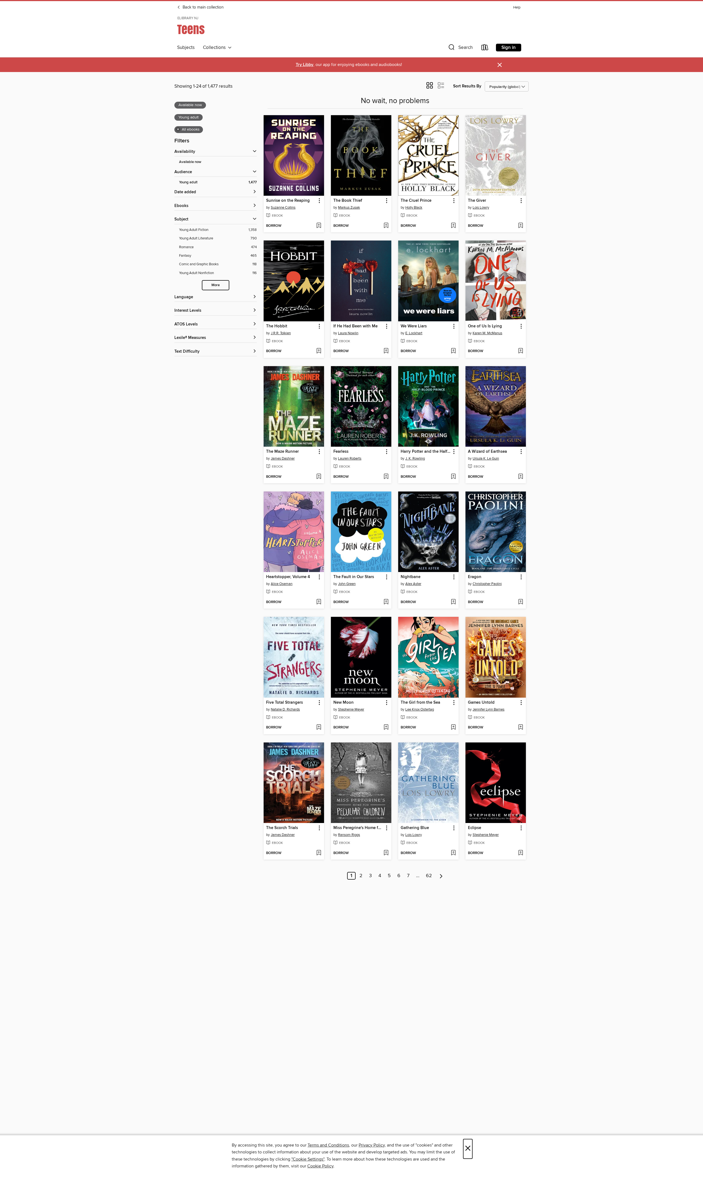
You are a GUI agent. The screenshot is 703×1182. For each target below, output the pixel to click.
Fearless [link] (340, 451)
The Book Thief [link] (347, 200)
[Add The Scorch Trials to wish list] (318, 853)
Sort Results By (467, 86)
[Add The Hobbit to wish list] (318, 351)
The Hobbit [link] (276, 326)
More (215, 285)
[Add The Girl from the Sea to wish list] (453, 727)
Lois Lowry (481, 207)
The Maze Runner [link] (282, 451)
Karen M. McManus (487, 333)
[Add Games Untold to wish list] (520, 727)
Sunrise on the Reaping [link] (288, 200)
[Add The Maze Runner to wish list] (318, 476)
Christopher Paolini (487, 584)
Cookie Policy (320, 1166)
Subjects (186, 48)
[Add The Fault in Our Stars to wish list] (386, 602)
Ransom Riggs (349, 835)
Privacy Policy (372, 1145)
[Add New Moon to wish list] (386, 727)
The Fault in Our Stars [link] (353, 577)
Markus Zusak (349, 207)
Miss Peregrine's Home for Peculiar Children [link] (358, 827)
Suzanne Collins (283, 207)
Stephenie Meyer (351, 709)
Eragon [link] (474, 577)
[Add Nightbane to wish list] (453, 602)
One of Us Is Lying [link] (485, 326)
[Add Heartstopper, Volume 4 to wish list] (318, 602)
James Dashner (283, 458)
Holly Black (413, 207)
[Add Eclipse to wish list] (520, 853)
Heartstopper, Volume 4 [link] (288, 577)
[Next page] (441, 875)
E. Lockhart (413, 333)
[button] (460, 48)
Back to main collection (203, 7)
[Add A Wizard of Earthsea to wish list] (520, 476)
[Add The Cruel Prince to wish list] (453, 226)
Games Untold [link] (481, 702)
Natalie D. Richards (285, 709)
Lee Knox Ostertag (419, 709)
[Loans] (485, 48)
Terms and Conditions (328, 1145)
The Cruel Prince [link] (416, 200)
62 (429, 876)
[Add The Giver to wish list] (520, 226)
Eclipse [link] (474, 827)
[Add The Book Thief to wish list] (386, 226)
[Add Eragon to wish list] (520, 602)
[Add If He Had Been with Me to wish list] (386, 351)
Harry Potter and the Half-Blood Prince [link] (426, 451)
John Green (347, 584)
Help (516, 7)
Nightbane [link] (410, 577)
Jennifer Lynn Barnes (488, 709)
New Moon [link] (343, 702)
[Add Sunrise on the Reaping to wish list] (318, 226)
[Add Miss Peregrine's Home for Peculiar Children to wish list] (386, 853)
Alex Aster (413, 584)
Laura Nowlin (348, 333)
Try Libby (304, 65)
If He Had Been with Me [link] (355, 326)
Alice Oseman (281, 584)
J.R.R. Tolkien (281, 333)
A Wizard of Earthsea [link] (487, 451)
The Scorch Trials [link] (282, 827)
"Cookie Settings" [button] (307, 1159)
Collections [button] (215, 48)
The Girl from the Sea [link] (420, 702)
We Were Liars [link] (414, 326)
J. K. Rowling (415, 458)
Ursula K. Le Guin (486, 458)
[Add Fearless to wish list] (386, 476)
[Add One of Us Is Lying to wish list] (520, 351)
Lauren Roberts (349, 458)
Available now (190, 162)
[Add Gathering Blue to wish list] (453, 853)
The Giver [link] (477, 200)
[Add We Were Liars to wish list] (453, 351)
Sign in (508, 48)
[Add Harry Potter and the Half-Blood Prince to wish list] (453, 476)
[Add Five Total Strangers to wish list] (318, 727)
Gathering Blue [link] (415, 827)
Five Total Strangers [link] (284, 702)
